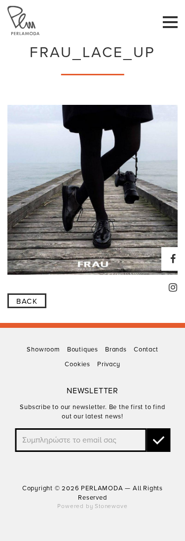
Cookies (77, 364)
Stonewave (111, 506)
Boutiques (82, 349)
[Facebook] (173, 259)
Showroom (43, 349)
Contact (146, 349)
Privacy (108, 364)
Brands (116, 349)
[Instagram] (173, 287)
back (26, 301)
